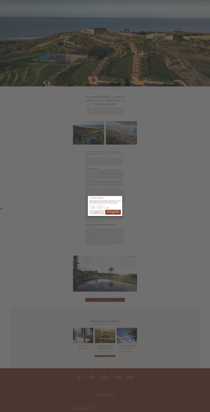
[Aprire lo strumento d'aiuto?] (1, 207)
